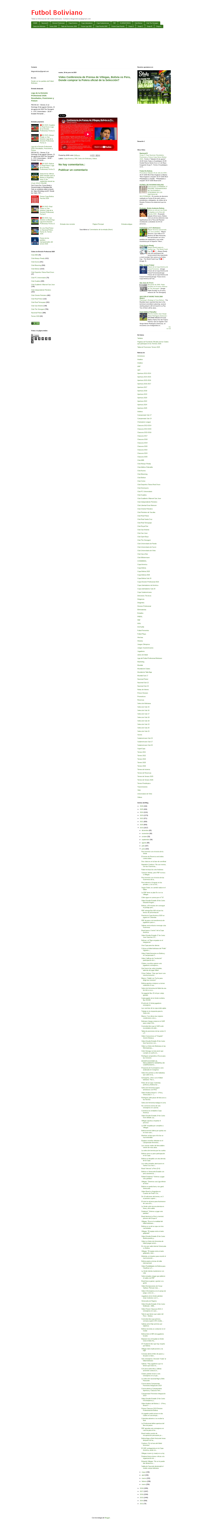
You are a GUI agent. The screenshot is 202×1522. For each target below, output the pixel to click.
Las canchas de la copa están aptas (153, 1008)
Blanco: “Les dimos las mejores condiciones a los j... (152, 1017)
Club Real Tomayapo (38, 302)
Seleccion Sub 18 (143, 717)
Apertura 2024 (142, 404)
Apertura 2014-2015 (144, 377)
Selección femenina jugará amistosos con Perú (150, 1089)
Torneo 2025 (141, 762)
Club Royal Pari (142, 526)
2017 (142, 1491)
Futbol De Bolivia (146, 171)
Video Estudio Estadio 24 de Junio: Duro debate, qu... (153, 1116)
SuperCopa (141, 748)
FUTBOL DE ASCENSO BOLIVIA (152, 185)
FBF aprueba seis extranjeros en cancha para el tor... (152, 1429)
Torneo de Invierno (143, 769)
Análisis (140, 363)
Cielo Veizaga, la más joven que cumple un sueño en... (152, 1052)
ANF (139, 366)
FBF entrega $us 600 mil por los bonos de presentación (152, 911)
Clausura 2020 (142, 446)
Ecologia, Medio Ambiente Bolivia (152, 208)
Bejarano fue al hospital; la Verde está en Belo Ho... (152, 1340)
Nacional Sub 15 (143, 686)
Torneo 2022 (141, 755)
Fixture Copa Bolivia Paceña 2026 (47, 197)
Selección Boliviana (39, 26)
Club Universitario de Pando (147, 543)
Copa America (73, 23)
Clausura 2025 (142, 457)
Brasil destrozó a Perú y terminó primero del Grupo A (152, 1217)
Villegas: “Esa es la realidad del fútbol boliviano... (152, 1222)
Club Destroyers (143, 488)
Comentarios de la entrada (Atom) (101, 229)
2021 (142, 821)
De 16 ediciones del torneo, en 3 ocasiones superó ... (152, 1197)
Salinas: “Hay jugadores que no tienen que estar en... (152, 1364)
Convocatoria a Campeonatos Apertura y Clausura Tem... (151, 1389)
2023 (142, 815)
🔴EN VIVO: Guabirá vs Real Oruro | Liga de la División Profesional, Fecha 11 (47, 128)
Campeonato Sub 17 (144, 415)
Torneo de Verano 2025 (145, 776)
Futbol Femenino (143, 630)
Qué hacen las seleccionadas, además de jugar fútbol (151, 969)
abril (143, 1475)
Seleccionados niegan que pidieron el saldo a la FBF (153, 1277)
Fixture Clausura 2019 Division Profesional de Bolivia (151, 1409)
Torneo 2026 (53, 26)
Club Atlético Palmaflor (148, 312)
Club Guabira (35, 281)
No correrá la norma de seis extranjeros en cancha (151, 1107)
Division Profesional (58, 23)
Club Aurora (35, 262)
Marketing (140, 662)
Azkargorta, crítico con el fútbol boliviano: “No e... (152, 1079)
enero (144, 1484)
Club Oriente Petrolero (38, 295)
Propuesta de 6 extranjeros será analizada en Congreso (152, 1069)
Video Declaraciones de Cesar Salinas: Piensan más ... (151, 1287)
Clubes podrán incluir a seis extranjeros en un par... (150, 1374)
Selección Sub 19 (143, 724)
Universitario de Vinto (144, 794)
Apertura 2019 (142, 394)
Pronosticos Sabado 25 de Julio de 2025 (153, 173)
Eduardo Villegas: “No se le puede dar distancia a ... (153, 1462)
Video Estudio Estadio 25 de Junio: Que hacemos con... (153, 1042)
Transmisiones (142, 787)
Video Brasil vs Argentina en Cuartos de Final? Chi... (151, 1192)
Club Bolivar (138, 23)
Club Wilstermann (143, 557)
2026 (142, 806)
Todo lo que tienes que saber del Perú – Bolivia (152, 1315)
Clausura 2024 (142, 453)
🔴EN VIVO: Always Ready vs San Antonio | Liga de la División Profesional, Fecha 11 (47, 139)
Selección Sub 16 (143, 710)
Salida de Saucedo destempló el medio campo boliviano (152, 1467)
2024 (142, 812)
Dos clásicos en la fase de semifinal (153, 861)
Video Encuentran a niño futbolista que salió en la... (153, 1074)
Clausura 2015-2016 (144, 432)
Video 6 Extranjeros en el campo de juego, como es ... (153, 1292)
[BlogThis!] (93, 155)
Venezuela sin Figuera (149, 1301)
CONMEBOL (142, 561)
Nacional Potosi (36, 313)
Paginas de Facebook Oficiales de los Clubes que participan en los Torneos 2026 (153, 343)
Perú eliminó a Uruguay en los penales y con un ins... (151, 883)
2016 (142, 1494)
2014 (142, 1500)
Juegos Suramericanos (145, 648)
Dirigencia (140, 599)
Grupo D (131, 26)
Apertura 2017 (142, 387)
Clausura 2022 (142, 450)
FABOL (139, 616)
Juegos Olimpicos (143, 644)
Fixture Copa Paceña (118, 26)
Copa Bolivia (141, 568)
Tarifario (140, 338)
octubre (144, 836)
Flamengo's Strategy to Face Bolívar (152, 300)
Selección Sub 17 (143, 714)
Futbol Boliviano (57, 12)
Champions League (144, 422)
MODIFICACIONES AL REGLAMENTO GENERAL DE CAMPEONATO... (153, 1063)
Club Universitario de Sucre (146, 547)
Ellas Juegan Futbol (147, 265)
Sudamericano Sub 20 (145, 745)
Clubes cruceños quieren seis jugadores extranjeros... (151, 964)
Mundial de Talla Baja (144, 672)
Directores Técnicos (144, 596)
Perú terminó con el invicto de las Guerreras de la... (152, 878)
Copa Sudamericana (103, 23)
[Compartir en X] (95, 155)
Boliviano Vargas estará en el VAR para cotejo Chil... (153, 1022)
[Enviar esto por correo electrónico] (91, 155)
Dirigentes (140, 603)
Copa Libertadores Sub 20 (146, 589)
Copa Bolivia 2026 (143, 575)
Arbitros (140, 411)
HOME (35, 23)
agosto (144, 843)
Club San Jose (142, 533)
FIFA (139, 623)
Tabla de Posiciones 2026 (69, 26)
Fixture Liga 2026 (86, 26)
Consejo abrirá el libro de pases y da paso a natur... (152, 1355)
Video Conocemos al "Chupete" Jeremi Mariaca (152, 1037)
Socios (139, 735)
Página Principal (98, 224)
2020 (142, 824)
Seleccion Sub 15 (143, 707)
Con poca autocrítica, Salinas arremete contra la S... (151, 1369)
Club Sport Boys (143, 537)
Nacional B (45, 23)
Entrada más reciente (67, 224)
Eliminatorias (141, 609)
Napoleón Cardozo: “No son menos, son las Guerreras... (153, 865)
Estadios (140, 613)
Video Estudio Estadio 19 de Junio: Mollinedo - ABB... (153, 1305)
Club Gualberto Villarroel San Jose (43, 284)
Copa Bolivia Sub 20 (144, 578)
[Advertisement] (94, 46)
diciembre (145, 830)
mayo (144, 1472)
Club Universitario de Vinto (146, 550)
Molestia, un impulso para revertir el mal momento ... (153, 1257)
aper (138, 370)
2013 (142, 1504)
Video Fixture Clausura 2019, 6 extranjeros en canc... (152, 1310)
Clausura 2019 (142, 443)
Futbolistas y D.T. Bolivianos (150, 228)
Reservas (140, 700)
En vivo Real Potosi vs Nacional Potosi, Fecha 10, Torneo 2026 (46, 231)
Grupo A (158, 26)
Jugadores (141, 651)
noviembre (145, 833)
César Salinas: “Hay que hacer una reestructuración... (153, 974)
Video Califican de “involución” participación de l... (151, 959)
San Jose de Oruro (146, 283)
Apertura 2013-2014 (144, 373)
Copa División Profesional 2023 (148, 582)
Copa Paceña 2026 (101, 26)
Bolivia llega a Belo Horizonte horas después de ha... (153, 1439)
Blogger (107, 1518)
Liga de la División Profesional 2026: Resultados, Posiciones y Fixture (42, 148)
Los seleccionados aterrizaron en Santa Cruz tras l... (152, 1164)
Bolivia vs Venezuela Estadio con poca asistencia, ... (152, 1172)
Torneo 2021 (141, 752)
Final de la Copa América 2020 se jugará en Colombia (152, 916)
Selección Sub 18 (143, 721)
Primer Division (142, 693)
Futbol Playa (141, 634)
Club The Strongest (152, 23)
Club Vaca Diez (142, 554)
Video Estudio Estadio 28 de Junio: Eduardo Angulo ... (153, 901)
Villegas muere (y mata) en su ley (152, 1453)
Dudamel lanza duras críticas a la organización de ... (152, 1457)
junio (143, 849)
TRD (139, 790)
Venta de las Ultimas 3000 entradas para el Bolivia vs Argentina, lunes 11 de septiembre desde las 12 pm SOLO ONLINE (43, 178)
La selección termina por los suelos (153, 1150)
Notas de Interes (143, 689)
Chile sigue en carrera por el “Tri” (152, 897)
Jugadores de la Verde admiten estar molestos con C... (152, 1297)
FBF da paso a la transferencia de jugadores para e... (153, 921)
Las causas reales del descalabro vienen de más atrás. (152, 1146)
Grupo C (140, 26)
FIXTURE (140, 627)
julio (143, 846)
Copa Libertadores (86, 23)
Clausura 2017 (142, 436)
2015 (142, 1497)
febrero (144, 1481)
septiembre (146, 839)
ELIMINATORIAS (125, 23)
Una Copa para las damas (150, 945)
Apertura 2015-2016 (144, 380)
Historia (140, 641)
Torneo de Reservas (144, 773)
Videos (94, 158)
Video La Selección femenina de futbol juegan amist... (152, 1242)
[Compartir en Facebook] (97, 155)
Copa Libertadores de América (147, 585)
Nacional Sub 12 (143, 682)
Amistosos (141, 356)
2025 (142, 809)
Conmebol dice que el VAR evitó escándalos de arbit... (152, 1027)
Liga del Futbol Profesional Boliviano (149, 658)
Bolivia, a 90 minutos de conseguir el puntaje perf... (153, 906)
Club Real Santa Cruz (144, 519)
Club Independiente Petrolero (41, 290)
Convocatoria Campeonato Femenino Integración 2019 (151, 1384)
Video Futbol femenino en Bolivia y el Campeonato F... (153, 954)
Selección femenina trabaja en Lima (153, 1103)
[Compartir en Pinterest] (99, 155)
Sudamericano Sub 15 (145, 738)
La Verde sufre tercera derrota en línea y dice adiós (152, 1207)
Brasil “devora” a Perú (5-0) (150, 1168)
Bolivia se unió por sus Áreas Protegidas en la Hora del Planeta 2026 (157, 212)
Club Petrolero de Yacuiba (146, 512)
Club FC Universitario (38, 277)
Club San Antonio (37, 306)
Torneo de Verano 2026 (145, 780)
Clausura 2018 (142, 439)
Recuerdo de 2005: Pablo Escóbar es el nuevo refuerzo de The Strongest (157, 286)
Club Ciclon (141, 481)
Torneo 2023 (141, 759)
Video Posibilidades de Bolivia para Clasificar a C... (153, 1267)
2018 (142, 1488)
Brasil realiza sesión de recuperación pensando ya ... (152, 1434)
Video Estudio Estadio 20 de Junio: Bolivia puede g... (153, 1237)
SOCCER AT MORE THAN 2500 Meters (151, 297)
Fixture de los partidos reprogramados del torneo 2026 (46, 241)
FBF (114, 23)
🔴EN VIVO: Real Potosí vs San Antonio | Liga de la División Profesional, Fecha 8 (47, 210)
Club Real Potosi (37, 299)
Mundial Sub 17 (142, 676)
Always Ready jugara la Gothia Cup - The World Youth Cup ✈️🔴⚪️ (158, 249)
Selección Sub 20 (143, 728)
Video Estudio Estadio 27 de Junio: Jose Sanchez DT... (153, 936)
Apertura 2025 (142, 408)
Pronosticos (141, 696)
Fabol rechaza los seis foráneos (152, 869)
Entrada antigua (126, 224)
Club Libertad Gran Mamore (147, 505)
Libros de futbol (142, 655)
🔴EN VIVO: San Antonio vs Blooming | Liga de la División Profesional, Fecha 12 (47, 220)
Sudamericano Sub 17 (145, 742)
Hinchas (140, 637)
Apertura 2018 (142, 391)
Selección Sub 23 (143, 731)
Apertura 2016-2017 (144, 384)
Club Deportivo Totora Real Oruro (42, 272)
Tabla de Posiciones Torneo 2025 (148, 347)
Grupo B (149, 26)
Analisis (140, 359)
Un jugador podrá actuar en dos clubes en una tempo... (152, 1414)
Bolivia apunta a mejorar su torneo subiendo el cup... (153, 984)
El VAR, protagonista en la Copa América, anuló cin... (152, 1449)
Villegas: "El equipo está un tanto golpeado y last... (152, 1252)
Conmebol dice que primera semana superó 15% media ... (152, 1320)
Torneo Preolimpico (144, 783)
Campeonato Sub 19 (144, 418)
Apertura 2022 (142, 401)
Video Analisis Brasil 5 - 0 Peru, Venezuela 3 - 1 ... (152, 1093)
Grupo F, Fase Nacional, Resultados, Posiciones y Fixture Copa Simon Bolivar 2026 (153, 157)
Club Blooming (36, 265)
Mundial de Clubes (143, 669)
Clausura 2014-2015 (144, 429)
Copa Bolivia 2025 (143, 571)
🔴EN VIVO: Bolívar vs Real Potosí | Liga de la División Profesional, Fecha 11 (47, 166)
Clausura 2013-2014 (144, 425)
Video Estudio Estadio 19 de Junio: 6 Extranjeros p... (153, 1399)
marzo (144, 1478)
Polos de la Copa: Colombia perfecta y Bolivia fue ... (150, 1084)
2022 (142, 818)
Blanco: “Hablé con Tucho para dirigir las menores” (152, 979)
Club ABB (34, 255)
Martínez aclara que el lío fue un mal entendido (152, 1136)
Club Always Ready (38, 258)
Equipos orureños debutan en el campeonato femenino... (152, 1141)
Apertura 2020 (142, 398)
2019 (142, 828)
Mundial (140, 665)
